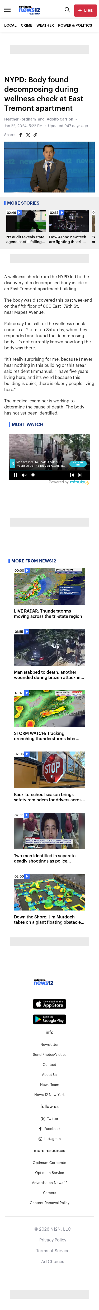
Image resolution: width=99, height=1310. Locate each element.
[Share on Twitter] (28, 135)
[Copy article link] (35, 135)
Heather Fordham (20, 119)
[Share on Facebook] (20, 135)
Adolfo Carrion (60, 119)
